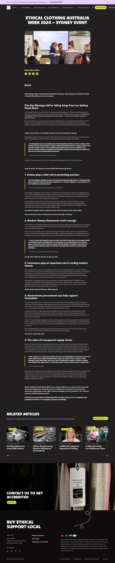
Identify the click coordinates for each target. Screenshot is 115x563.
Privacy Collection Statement (91, 559)
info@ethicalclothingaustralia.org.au (16, 541)
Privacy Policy (77, 559)
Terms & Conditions (65, 559)
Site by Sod (105, 559)
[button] (8, 455)
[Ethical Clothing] (8, 7)
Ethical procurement (38, 535)
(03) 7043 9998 (10, 538)
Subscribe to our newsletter (40, 542)
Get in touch (35, 538)
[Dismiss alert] (107, 2)
